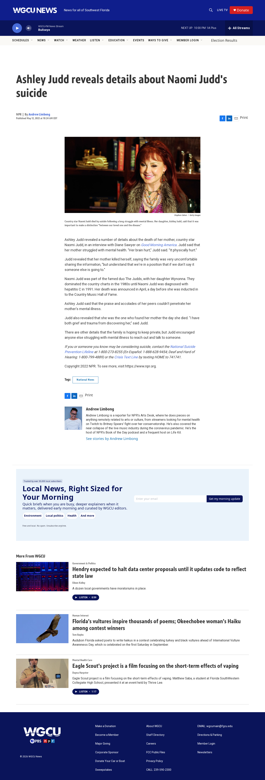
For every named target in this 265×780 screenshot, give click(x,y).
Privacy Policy (154, 761)
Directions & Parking (209, 734)
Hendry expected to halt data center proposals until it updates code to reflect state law (159, 572)
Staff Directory (155, 734)
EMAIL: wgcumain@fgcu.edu (215, 726)
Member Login (188, 40)
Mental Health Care (82, 660)
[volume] (28, 28)
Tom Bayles (78, 634)
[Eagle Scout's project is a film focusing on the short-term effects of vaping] (42, 673)
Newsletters (204, 752)
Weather (79, 40)
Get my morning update (224, 499)
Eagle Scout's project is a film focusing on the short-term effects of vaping (155, 665)
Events (138, 40)
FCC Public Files (155, 752)
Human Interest (80, 615)
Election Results (224, 40)
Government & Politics (84, 563)
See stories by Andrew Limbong (112, 438)
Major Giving (102, 743)
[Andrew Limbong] (73, 418)
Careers (151, 743)
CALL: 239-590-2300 (158, 769)
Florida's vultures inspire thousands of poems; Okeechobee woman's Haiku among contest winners (156, 625)
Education (116, 40)
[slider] (35, 28)
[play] (17, 28)
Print (244, 117)
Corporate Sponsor (107, 752)
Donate (243, 10)
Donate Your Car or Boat (110, 761)
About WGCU (154, 726)
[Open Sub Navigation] (32, 40)
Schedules (20, 40)
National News (85, 379)
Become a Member (107, 734)
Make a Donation (105, 726)
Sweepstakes (103, 769)
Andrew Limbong (39, 114)
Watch (59, 40)
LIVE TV (222, 10)
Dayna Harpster (80, 672)
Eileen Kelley (78, 582)
